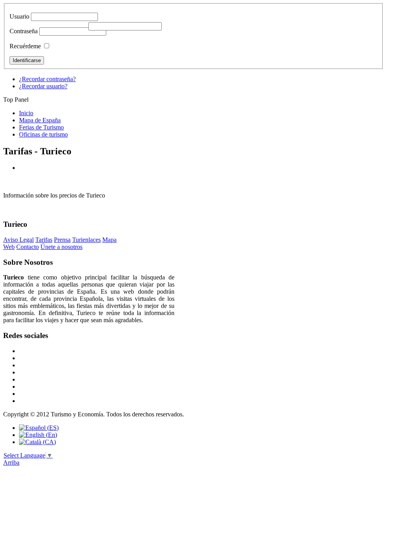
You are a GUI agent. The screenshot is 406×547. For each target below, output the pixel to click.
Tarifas (43, 239)
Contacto (27, 246)
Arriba (11, 462)
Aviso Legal (18, 239)
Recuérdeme (25, 46)
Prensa (62, 239)
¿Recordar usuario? (43, 86)
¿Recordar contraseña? (47, 79)
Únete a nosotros (61, 246)
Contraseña (24, 31)
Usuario (19, 16)
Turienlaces (86, 239)
